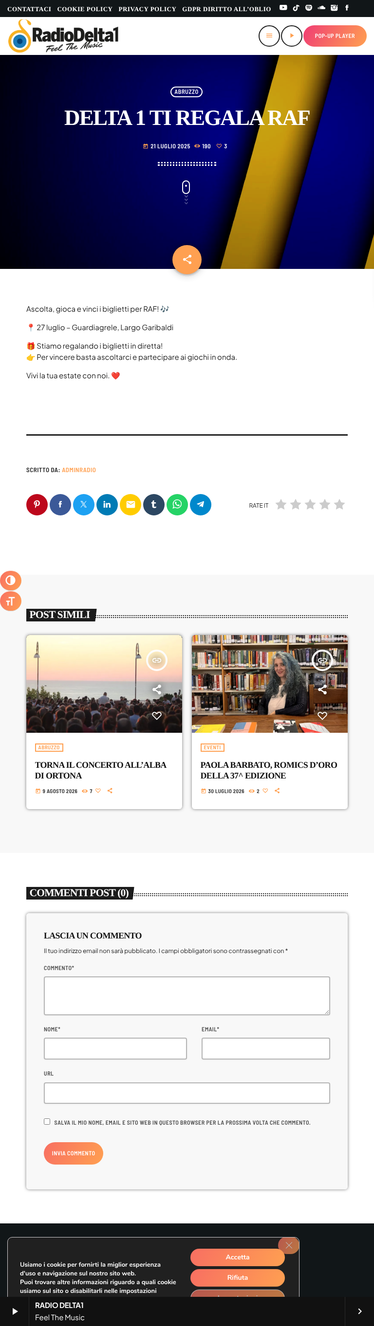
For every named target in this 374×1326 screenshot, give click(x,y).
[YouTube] (283, 8)
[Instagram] (334, 8)
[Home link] (63, 36)
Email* (211, 1029)
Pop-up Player (335, 36)
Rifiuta (237, 1277)
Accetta (237, 1257)
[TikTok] (296, 8)
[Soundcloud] (321, 8)
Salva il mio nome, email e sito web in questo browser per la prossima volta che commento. (183, 1122)
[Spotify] (309, 8)
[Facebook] (347, 8)
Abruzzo (186, 91)
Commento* (59, 968)
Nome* (52, 1029)
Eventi (212, 747)
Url (49, 1073)
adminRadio (79, 470)
